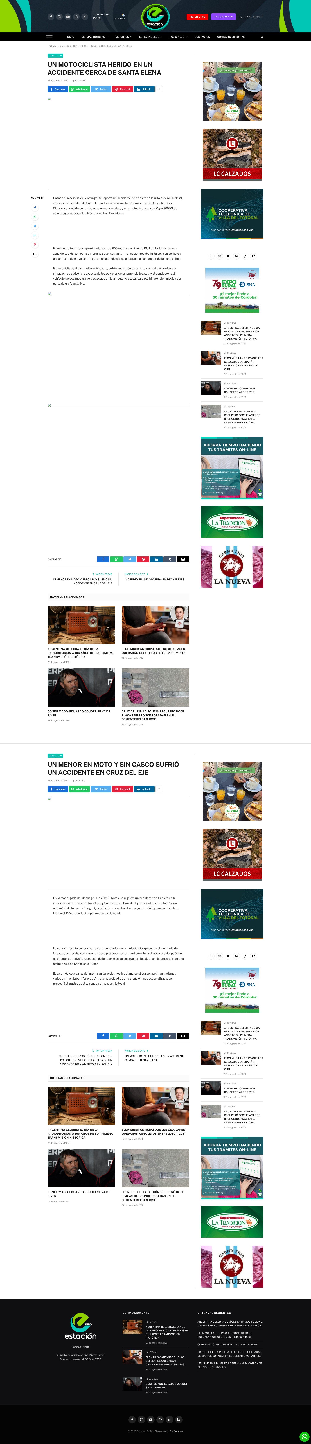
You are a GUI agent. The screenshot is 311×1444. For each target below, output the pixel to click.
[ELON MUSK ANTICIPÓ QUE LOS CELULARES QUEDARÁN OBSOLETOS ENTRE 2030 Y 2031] (155, 625)
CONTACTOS (202, 36)
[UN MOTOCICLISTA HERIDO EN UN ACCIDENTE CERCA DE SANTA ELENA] (118, 143)
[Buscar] (261, 37)
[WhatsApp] (35, 216)
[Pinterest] (35, 244)
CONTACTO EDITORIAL (231, 36)
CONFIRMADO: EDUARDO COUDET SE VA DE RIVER (79, 713)
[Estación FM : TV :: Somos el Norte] (155, 17)
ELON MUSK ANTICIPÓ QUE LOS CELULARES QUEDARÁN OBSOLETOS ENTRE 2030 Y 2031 (154, 651)
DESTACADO (55, 55)
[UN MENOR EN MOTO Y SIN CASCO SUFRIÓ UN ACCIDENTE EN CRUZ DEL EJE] (118, 843)
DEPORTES (122, 36)
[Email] (35, 253)
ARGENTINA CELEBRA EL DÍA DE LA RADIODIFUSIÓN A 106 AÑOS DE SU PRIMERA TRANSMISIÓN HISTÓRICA (80, 653)
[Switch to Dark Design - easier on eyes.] (241, 16)
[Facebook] (35, 207)
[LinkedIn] (35, 235)
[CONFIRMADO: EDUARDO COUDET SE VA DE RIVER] (81, 687)
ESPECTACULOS (149, 36)
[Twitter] (35, 226)
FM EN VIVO (197, 16)
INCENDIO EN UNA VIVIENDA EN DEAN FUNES (154, 579)
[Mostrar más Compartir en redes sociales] (159, 89)
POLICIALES (177, 36)
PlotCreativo (176, 1431)
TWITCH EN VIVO (223, 17)
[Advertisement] (118, 231)
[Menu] (49, 37)
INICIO (70, 36)
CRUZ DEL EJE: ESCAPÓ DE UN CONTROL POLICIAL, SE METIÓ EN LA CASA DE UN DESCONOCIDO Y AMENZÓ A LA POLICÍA (85, 1060)
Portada (52, 46)
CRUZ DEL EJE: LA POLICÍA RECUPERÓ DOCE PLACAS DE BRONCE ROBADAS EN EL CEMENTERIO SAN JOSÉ (153, 715)
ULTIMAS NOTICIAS (93, 36)
